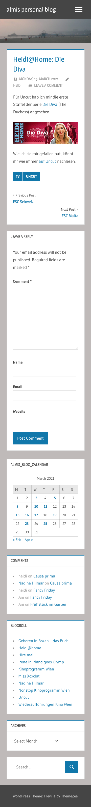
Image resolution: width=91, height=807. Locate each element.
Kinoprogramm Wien (36, 668)
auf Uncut (47, 161)
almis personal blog (31, 9)
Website (19, 411)
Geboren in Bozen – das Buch (43, 640)
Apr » (29, 539)
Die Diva (49, 104)
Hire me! (25, 654)
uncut (31, 176)
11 (45, 506)
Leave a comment (48, 85)
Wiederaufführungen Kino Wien (45, 704)
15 (17, 515)
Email (17, 386)
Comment (22, 281)
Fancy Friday (44, 590)
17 (36, 515)
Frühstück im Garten (48, 604)
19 (55, 515)
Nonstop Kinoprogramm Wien (44, 690)
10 (36, 506)
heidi (17, 85)
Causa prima (44, 575)
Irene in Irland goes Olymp (41, 661)
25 (45, 523)
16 (27, 515)
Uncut (23, 697)
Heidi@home (29, 647)
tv (18, 176)
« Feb (17, 539)
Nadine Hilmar (31, 583)
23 (27, 523)
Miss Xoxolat (29, 676)
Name (17, 362)
